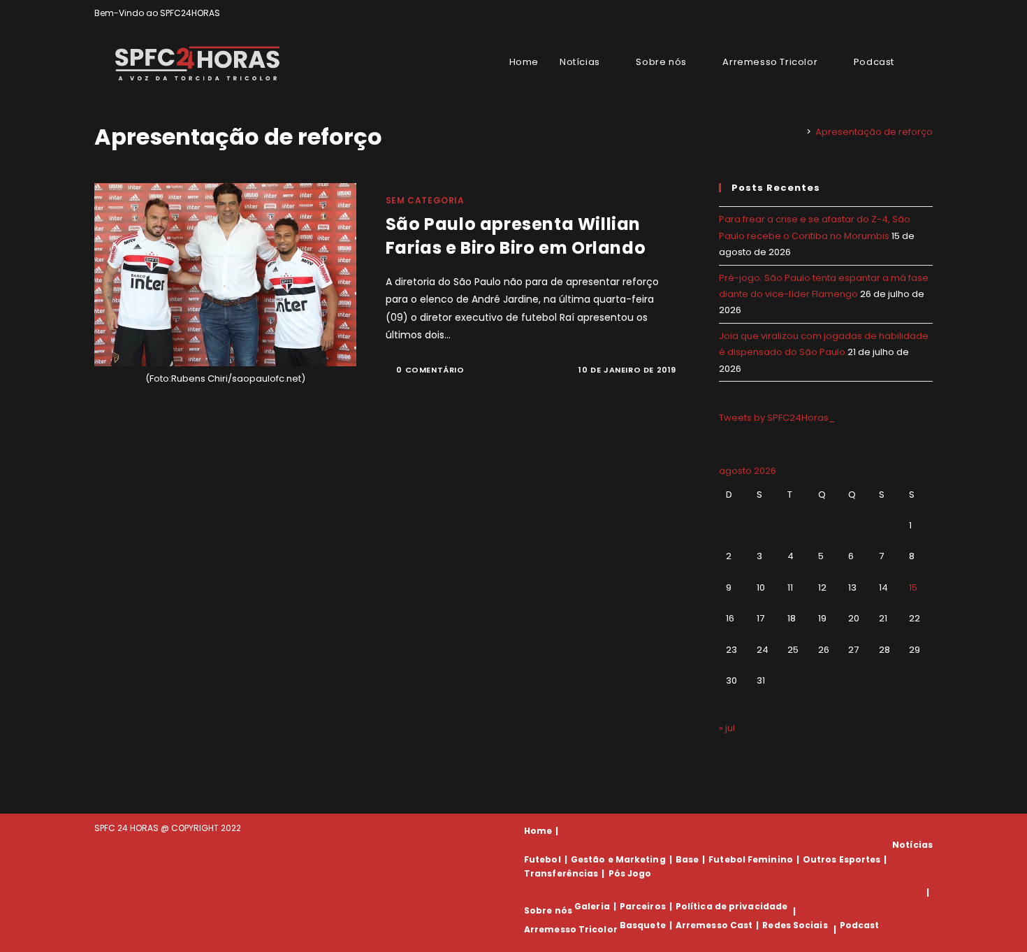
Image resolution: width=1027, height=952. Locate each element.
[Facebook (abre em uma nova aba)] (897, 13)
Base (687, 859)
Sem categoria (425, 200)
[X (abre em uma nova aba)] (881, 13)
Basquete (643, 925)
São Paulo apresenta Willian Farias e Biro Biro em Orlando (516, 235)
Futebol (542, 859)
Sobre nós (548, 911)
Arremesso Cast (714, 925)
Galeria (592, 906)
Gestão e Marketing (618, 859)
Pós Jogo (630, 873)
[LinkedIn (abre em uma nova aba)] (927, 13)
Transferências (561, 873)
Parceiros (643, 906)
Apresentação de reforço (874, 131)
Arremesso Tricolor (571, 929)
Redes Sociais (794, 925)
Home (538, 831)
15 (913, 587)
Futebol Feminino (750, 859)
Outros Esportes (842, 859)
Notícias (912, 845)
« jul (727, 728)
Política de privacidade (731, 906)
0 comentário (430, 369)
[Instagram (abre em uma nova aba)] (913, 13)
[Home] (798, 131)
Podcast (860, 925)
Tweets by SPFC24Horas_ (777, 417)
